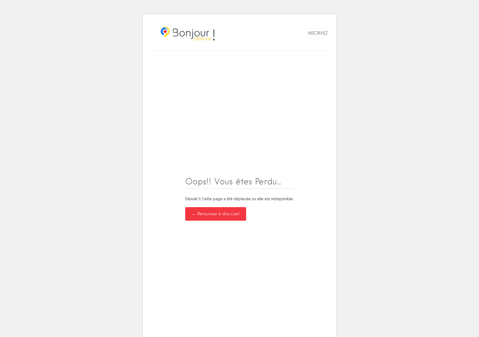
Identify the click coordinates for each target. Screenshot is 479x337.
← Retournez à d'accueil (216, 213)
